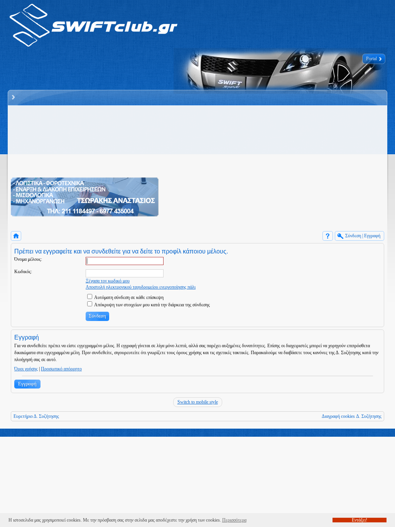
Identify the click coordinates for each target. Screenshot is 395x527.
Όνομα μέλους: (28, 259)
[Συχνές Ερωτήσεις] (327, 236)
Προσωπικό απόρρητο (61, 369)
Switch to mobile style (197, 402)
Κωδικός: (23, 271)
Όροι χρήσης (26, 369)
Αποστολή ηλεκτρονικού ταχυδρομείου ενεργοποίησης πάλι (141, 287)
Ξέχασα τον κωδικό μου (108, 281)
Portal (371, 58)
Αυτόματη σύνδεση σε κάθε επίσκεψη (128, 297)
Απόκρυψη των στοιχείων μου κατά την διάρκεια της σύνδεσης (151, 304)
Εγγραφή (27, 384)
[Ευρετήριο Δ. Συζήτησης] (16, 236)
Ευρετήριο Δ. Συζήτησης (36, 416)
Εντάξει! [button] (359, 520)
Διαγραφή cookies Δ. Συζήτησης (351, 416)
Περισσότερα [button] (234, 520)
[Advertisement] (277, 162)
